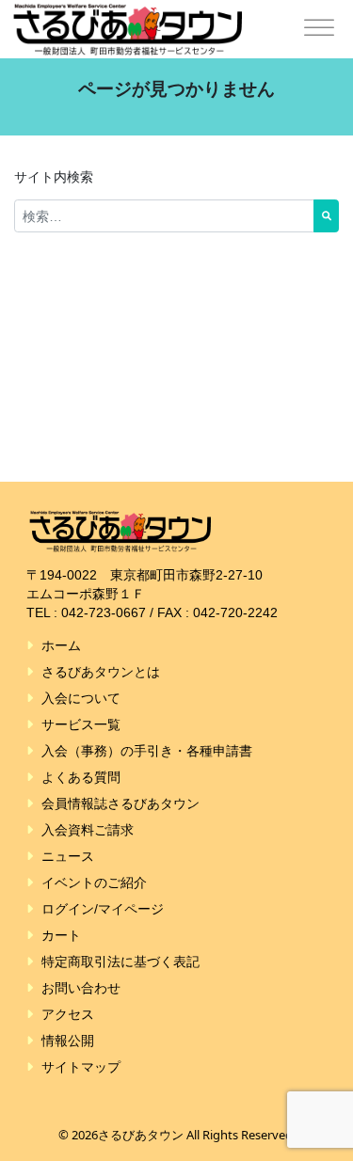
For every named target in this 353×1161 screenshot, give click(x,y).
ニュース (67, 856)
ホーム (61, 645)
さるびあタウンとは (100, 671)
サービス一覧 (80, 724)
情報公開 (67, 1040)
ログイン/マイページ (102, 908)
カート (61, 935)
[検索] (326, 215)
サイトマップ (80, 1066)
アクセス (67, 1014)
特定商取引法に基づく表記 (120, 961)
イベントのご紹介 (94, 882)
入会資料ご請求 (87, 829)
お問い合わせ (80, 987)
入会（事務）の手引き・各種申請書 (146, 750)
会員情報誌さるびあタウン (120, 803)
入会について (80, 698)
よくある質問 (80, 777)
